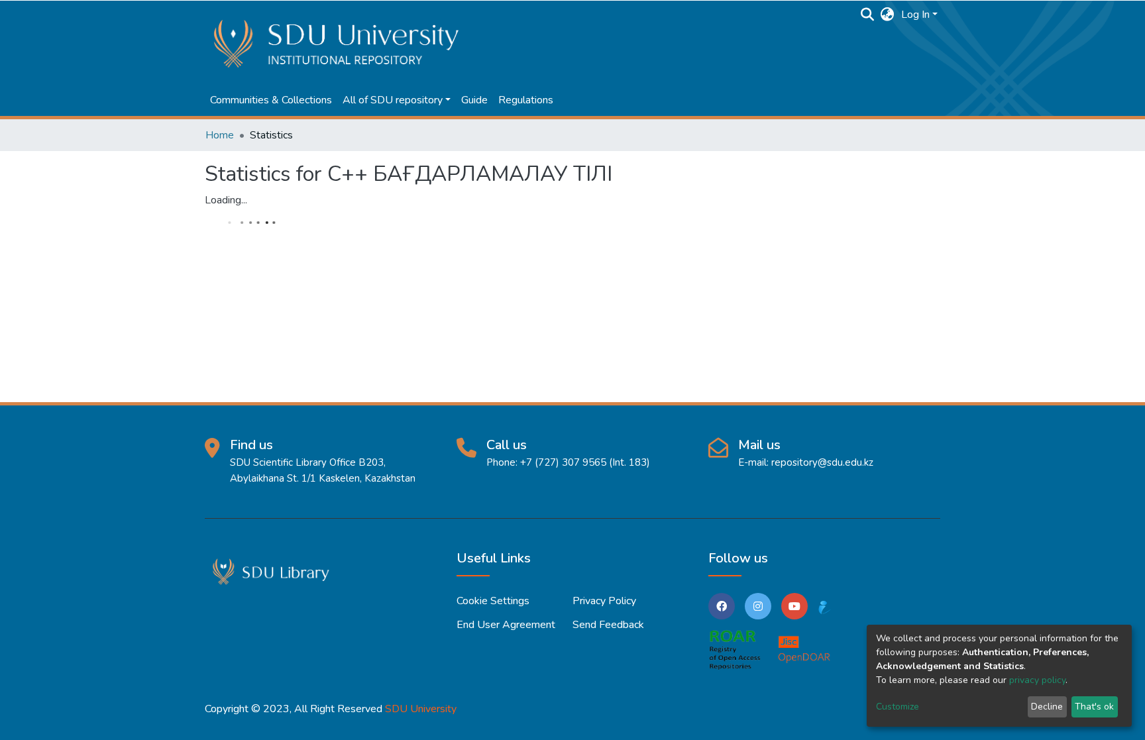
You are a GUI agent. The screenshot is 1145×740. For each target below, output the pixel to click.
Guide (474, 100)
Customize (897, 706)
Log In (915, 14)
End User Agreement (506, 624)
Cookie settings (493, 601)
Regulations (525, 100)
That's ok (1094, 706)
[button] (888, 15)
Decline (1047, 706)
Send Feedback (608, 624)
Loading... (226, 200)
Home (219, 135)
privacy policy (1037, 680)
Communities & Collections (271, 100)
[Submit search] (868, 14)
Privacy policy (604, 601)
